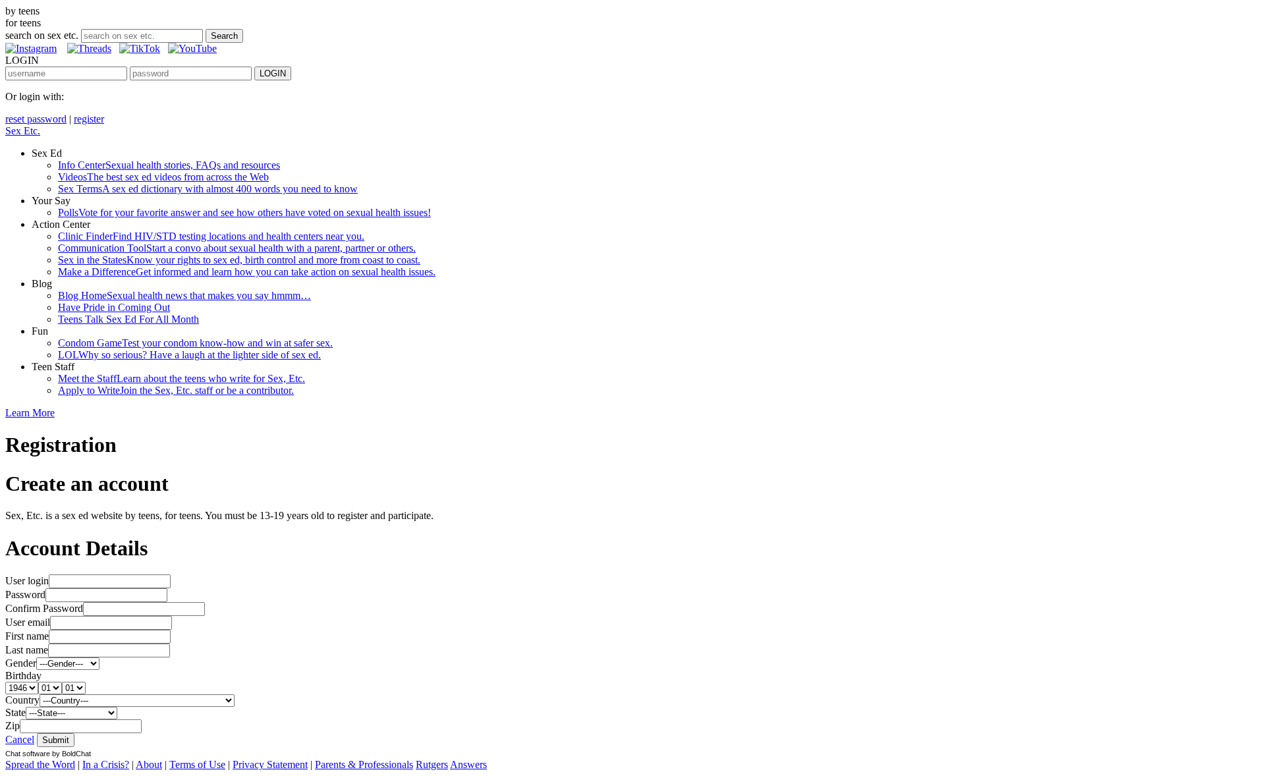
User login (27, 580)
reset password (36, 119)
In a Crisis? (105, 764)
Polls (244, 212)
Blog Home (184, 295)
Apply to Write (176, 390)
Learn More (30, 412)
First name (27, 636)
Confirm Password (44, 608)
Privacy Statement (270, 764)
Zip (12, 725)
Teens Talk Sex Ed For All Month (128, 319)
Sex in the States (239, 259)
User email (27, 622)
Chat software (27, 754)
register (89, 119)
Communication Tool (237, 248)
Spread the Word (40, 764)
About (149, 764)
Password (25, 594)
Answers (468, 764)
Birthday (23, 675)
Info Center (169, 165)
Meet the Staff (181, 378)
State (15, 712)
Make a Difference (247, 271)
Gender (20, 663)
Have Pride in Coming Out (114, 307)
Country (22, 700)
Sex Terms (208, 188)
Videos (163, 176)
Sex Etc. (22, 130)
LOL (189, 354)
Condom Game (195, 342)
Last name (26, 649)
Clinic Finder (211, 236)
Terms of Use (197, 764)
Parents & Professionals (364, 764)
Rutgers (432, 764)
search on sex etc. (41, 35)
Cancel (19, 739)
